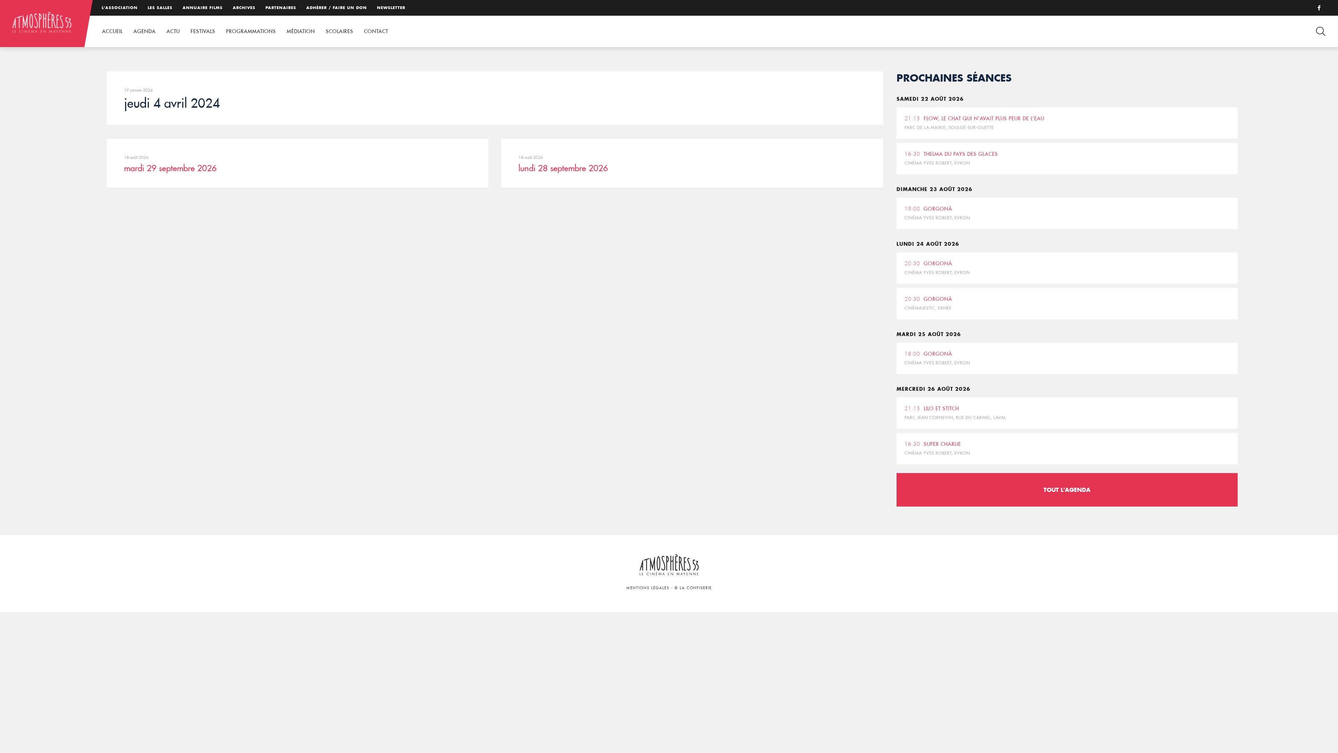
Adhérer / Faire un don (336, 7)
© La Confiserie (693, 588)
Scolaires (339, 31)
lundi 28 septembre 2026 (563, 168)
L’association (120, 7)
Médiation (301, 31)
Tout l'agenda (1067, 489)
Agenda (144, 31)
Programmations (251, 31)
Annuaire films (203, 7)
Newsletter (391, 7)
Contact (376, 31)
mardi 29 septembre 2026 (170, 168)
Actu (173, 31)
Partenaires (281, 7)
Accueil (112, 31)
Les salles (160, 7)
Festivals (203, 31)
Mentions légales (647, 588)
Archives (244, 7)
